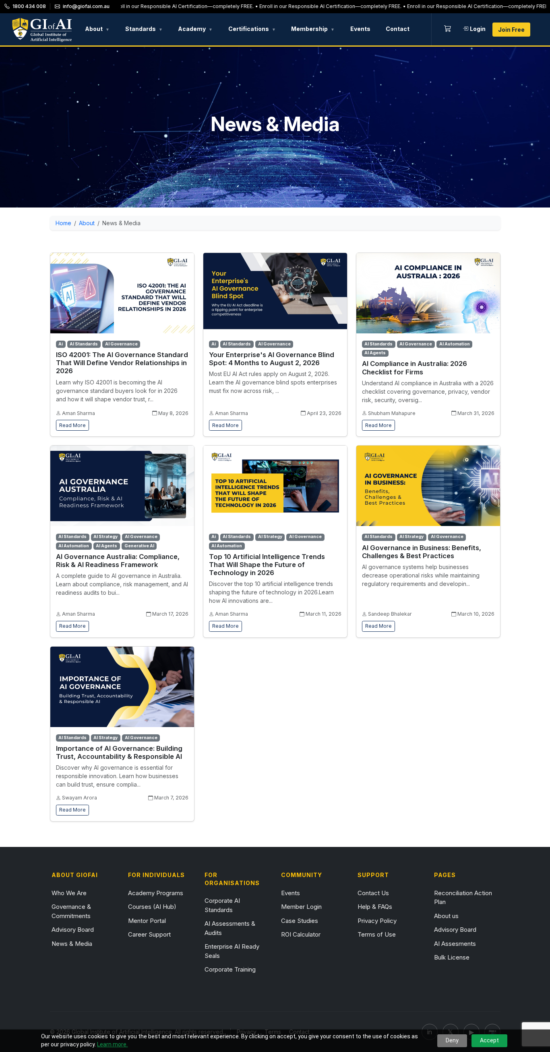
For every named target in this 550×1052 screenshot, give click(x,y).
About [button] (97, 28)
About (87, 223)
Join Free (511, 29)
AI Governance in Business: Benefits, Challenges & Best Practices (421, 552)
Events (360, 28)
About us (446, 916)
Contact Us (373, 893)
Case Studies (299, 921)
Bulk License (451, 957)
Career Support (149, 934)
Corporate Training (230, 969)
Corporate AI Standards (222, 905)
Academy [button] (195, 28)
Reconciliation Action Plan (463, 897)
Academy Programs (155, 893)
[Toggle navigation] (536, 29)
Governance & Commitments (71, 911)
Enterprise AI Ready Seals (232, 951)
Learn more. (112, 1044)
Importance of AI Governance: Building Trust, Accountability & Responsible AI (119, 752)
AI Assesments (455, 943)
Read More (72, 425)
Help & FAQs (375, 906)
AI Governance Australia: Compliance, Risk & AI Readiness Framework (118, 561)
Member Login (301, 906)
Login (478, 28)
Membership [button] (313, 28)
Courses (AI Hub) (152, 906)
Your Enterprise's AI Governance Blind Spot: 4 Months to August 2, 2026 (271, 359)
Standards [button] (144, 28)
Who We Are (69, 893)
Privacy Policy (377, 921)
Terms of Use (377, 934)
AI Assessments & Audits (230, 928)
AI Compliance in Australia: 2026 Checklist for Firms (414, 368)
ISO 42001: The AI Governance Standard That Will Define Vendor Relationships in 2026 (122, 363)
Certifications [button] (252, 28)
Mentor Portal (147, 921)
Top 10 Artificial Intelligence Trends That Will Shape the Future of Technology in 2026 (267, 565)
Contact (397, 28)
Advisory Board (73, 929)
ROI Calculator (300, 934)
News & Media (72, 943)
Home (63, 223)
